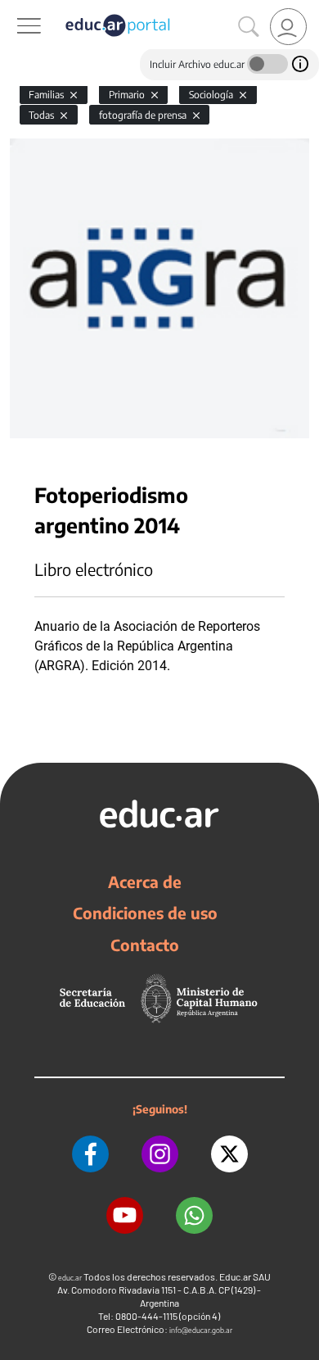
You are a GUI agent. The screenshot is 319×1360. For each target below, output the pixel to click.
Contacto (144, 944)
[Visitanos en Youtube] (124, 1215)
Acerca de (145, 881)
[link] (288, 26)
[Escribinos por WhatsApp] (194, 1215)
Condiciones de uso (145, 913)
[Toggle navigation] (14, 9)
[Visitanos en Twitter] (229, 1154)
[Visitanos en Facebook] (90, 1154)
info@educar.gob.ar (200, 1330)
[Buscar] (248, 27)
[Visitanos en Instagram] (160, 1154)
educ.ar (70, 1277)
